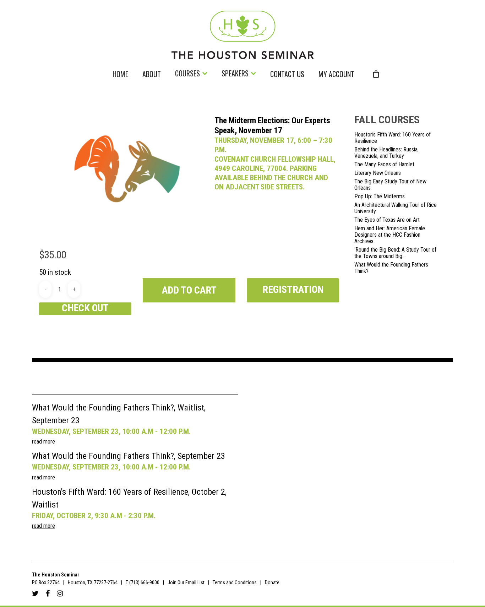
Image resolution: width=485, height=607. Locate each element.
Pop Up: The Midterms (379, 196)
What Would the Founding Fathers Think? (391, 268)
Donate (272, 582)
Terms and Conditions (235, 582)
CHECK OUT (85, 308)
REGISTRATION (293, 289)
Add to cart (189, 290)
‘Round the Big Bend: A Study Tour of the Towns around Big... (395, 253)
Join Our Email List (186, 582)
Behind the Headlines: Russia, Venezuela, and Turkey (386, 152)
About (151, 74)
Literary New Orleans (377, 173)
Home (120, 74)
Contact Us (287, 74)
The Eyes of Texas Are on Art (387, 220)
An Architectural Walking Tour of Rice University (395, 208)
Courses (187, 74)
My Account (336, 74)
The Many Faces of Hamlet (384, 164)
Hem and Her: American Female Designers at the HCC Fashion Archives (389, 235)
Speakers (235, 74)
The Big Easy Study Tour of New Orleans (390, 184)
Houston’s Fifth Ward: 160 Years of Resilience (392, 137)
